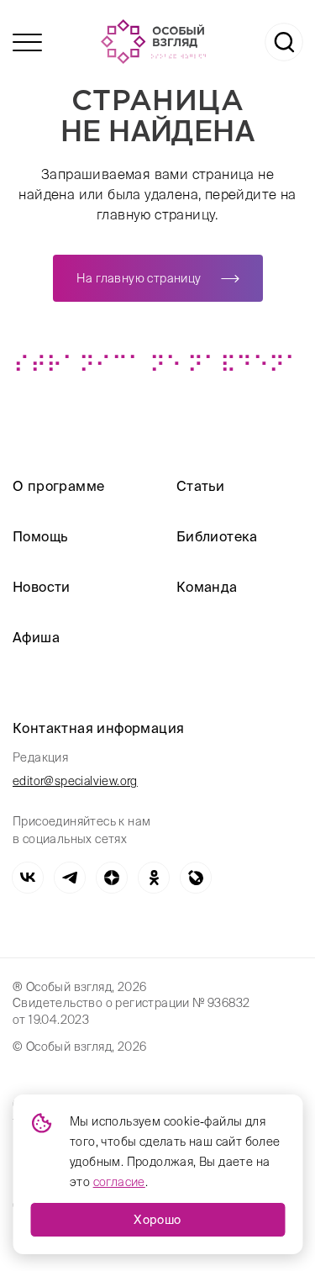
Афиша (36, 637)
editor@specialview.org (75, 781)
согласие (119, 1182)
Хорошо (157, 1219)
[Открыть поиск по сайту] (284, 42)
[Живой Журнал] (196, 878)
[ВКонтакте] (28, 878)
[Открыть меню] (27, 42)
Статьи (200, 485)
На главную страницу (139, 278)
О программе (58, 485)
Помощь (40, 536)
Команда (207, 586)
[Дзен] (112, 878)
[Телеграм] (70, 878)
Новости (42, 586)
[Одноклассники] (154, 878)
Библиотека (217, 536)
